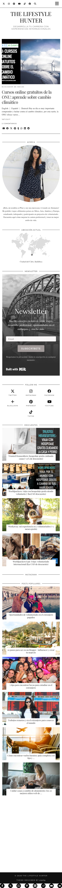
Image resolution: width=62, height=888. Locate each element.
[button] (58, 3)
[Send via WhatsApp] (21, 128)
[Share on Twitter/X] (11, 128)
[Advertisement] (31, 836)
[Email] (51, 886)
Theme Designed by (31, 880)
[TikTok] (25, 3)
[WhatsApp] (18, 886)
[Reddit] (43, 886)
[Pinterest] (14, 3)
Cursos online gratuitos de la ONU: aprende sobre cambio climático (26, 97)
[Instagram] (9, 3)
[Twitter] (4, 3)
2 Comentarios (9, 124)
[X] (10, 886)
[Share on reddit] (28, 128)
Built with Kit (16, 369)
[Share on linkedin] (25, 128)
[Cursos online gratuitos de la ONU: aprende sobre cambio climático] (31, 61)
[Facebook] (30, 3)
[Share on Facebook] (7, 128)
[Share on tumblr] (18, 128)
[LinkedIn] (35, 886)
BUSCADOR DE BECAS (13, 87)
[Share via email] (4, 128)
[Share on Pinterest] (15, 128)
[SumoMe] (59, 886)
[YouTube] (19, 3)
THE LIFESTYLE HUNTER (31, 17)
